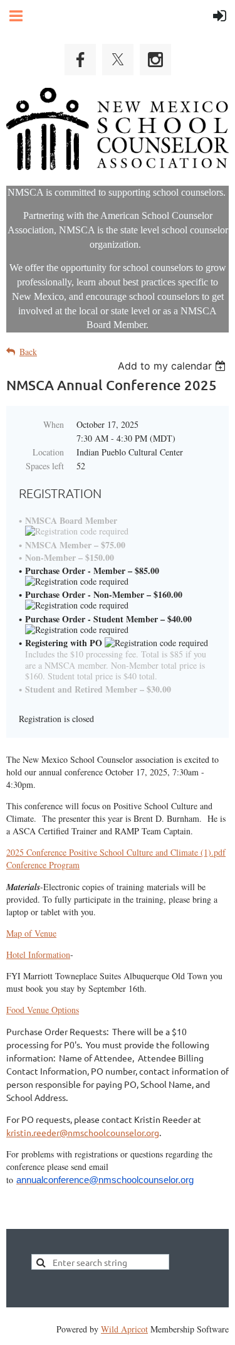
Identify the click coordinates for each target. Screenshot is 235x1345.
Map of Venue (31, 933)
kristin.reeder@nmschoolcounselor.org (82, 1132)
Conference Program (43, 865)
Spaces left (45, 466)
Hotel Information (38, 954)
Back (28, 352)
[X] (117, 59)
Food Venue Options (42, 1010)
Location (48, 452)
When (53, 424)
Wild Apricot (124, 1329)
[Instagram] (155, 59)
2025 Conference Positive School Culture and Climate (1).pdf (116, 852)
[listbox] (173, 365)
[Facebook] (80, 59)
